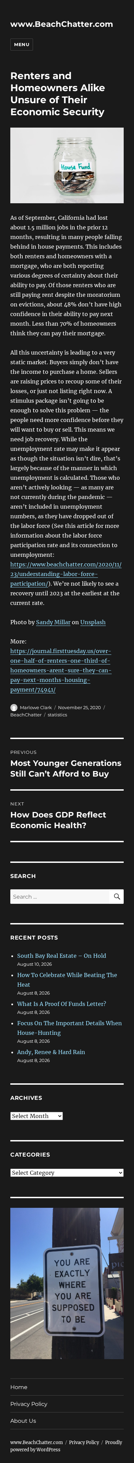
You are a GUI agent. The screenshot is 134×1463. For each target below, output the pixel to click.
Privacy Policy (28, 1404)
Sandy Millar (53, 622)
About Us (23, 1421)
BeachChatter (26, 714)
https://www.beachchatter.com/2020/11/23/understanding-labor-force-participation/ (66, 574)
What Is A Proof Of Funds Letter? (61, 1003)
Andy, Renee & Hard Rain (51, 1052)
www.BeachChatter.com (61, 24)
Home (18, 1387)
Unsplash (93, 622)
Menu (21, 44)
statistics (57, 714)
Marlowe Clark (36, 707)
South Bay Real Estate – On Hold (61, 955)
